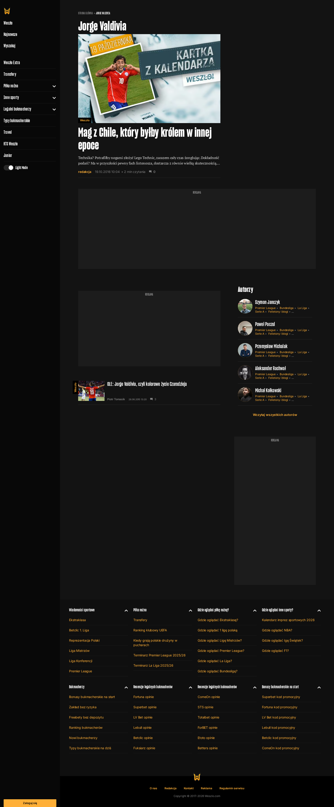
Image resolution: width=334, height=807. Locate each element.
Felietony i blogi (278, 311)
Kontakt (189, 788)
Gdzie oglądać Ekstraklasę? (218, 620)
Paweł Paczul (265, 324)
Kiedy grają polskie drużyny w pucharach (155, 642)
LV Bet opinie (142, 717)
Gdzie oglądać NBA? (277, 630)
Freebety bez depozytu (86, 717)
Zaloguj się (30, 803)
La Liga (302, 308)
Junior (8, 155)
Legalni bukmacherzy (17, 109)
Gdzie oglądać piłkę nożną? (213, 609)
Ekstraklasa (77, 620)
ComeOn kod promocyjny (280, 748)
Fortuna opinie (143, 697)
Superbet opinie (145, 707)
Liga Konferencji (80, 661)
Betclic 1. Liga (79, 630)
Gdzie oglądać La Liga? (215, 661)
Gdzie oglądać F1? (275, 651)
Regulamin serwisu (231, 788)
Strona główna (85, 13)
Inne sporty (11, 97)
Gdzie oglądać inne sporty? (277, 609)
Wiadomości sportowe (82, 609)
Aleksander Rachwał (270, 368)
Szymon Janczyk (267, 302)
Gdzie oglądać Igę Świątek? (282, 640)
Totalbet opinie (208, 717)
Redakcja (171, 788)
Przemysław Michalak (271, 346)
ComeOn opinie (209, 697)
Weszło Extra (12, 63)
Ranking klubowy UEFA (150, 630)
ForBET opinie (207, 727)
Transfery (10, 74)
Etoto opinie (206, 738)
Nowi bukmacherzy (83, 738)
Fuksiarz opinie (144, 748)
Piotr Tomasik (116, 399)
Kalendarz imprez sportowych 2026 (288, 620)
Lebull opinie (142, 727)
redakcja (84, 172)
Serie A (259, 311)
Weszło (85, 120)
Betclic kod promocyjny (279, 738)
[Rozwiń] (52, 85)
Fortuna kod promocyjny (279, 707)
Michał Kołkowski (268, 390)
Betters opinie (208, 748)
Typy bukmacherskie (17, 121)
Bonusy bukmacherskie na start (92, 697)
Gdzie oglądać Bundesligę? (217, 671)
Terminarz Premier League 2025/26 (159, 655)
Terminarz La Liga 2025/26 (153, 665)
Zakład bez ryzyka (83, 707)
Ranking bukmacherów (85, 727)
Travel (8, 132)
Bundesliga (287, 308)
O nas (153, 788)
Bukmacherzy (77, 686)
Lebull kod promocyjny (278, 727)
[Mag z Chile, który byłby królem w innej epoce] (149, 106)
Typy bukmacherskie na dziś (90, 748)
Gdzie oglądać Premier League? (221, 651)
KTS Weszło (11, 144)
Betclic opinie (143, 738)
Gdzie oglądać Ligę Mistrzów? (220, 640)
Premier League (265, 308)
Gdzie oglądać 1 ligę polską (217, 630)
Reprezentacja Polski (84, 640)
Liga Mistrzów (79, 651)
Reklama (206, 788)
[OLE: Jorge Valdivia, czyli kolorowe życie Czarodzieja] (149, 391)
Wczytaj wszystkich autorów (275, 415)
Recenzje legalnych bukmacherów (152, 686)
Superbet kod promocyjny (281, 697)
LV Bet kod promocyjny (279, 717)
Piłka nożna (11, 86)
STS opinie (205, 707)
